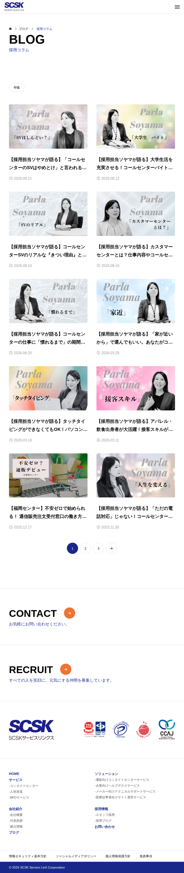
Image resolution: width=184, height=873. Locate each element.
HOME (14, 774)
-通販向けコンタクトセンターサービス (122, 779)
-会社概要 (16, 815)
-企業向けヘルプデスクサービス (117, 785)
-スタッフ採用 (105, 815)
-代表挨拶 (16, 820)
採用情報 (101, 809)
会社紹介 (15, 809)
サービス (15, 780)
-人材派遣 (16, 791)
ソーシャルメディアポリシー (76, 856)
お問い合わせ (105, 826)
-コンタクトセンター (23, 786)
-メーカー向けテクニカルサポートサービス (125, 791)
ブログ (14, 832)
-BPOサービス (19, 797)
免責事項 (146, 856)
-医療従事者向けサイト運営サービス (120, 797)
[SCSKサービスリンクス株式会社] (14, 6)
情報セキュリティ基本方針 (28, 856)
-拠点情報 (16, 826)
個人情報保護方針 (118, 856)
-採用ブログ (103, 820)
